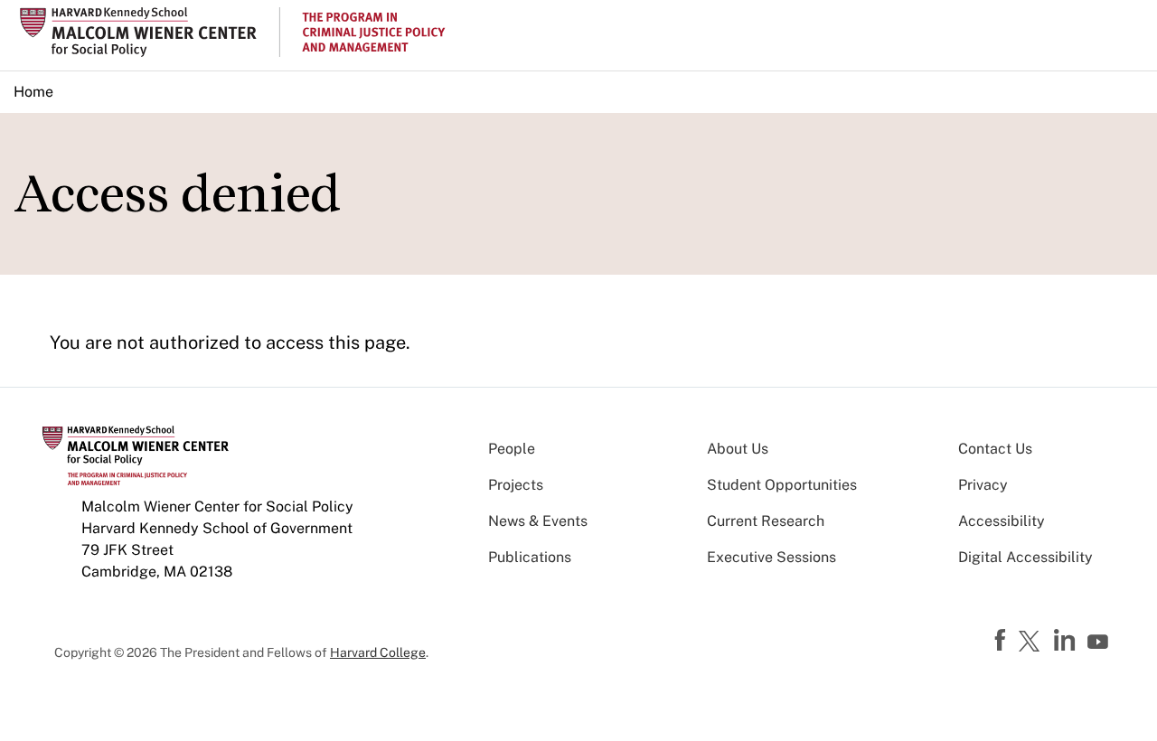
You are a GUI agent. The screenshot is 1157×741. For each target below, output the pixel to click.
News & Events (538, 521)
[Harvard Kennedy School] (148, 32)
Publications (529, 557)
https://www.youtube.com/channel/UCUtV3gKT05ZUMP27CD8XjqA (1100, 642)
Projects (515, 484)
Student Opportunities (782, 484)
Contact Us (995, 448)
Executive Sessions (771, 557)
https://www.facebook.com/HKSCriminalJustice (1002, 641)
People (511, 448)
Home (33, 91)
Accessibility (1001, 521)
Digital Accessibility (1025, 557)
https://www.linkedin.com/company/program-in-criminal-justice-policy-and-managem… (1066, 641)
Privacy (983, 484)
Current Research (765, 521)
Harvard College (378, 652)
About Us (737, 448)
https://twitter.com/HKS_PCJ (1032, 642)
